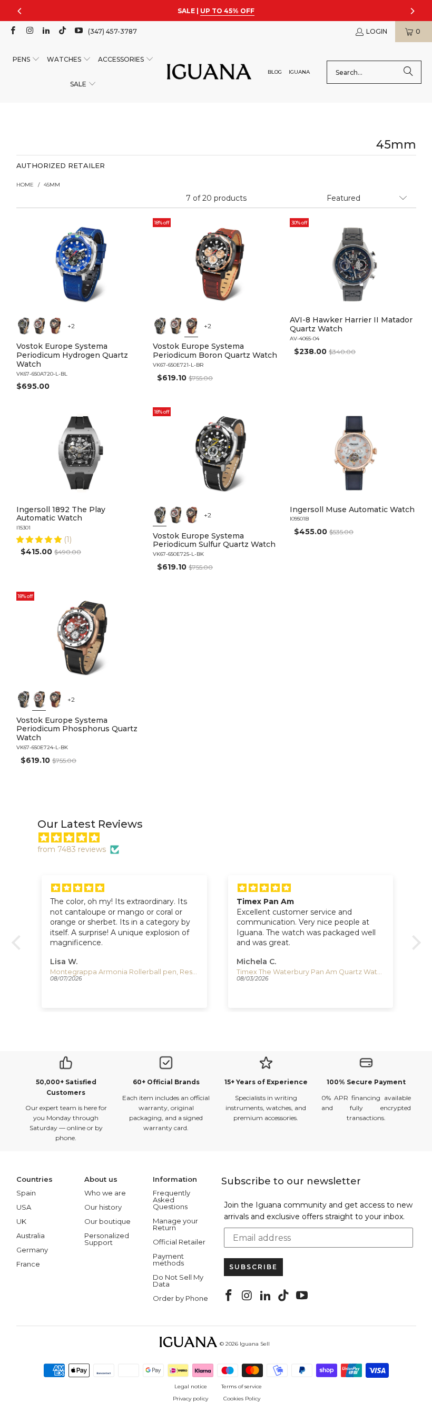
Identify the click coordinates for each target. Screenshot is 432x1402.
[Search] (408, 72)
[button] (26, 59)
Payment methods (168, 1259)
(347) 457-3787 (112, 31)
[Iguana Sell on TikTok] (61, 31)
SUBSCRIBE (253, 1267)
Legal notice (190, 1386)
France (28, 1264)
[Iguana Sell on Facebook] (12, 31)
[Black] (23, 325)
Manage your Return (175, 1224)
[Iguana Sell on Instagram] (28, 31)
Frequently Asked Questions (171, 1200)
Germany (32, 1250)
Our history (103, 1207)
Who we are (105, 1193)
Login (376, 31)
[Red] (39, 325)
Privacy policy (190, 1398)
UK (21, 1221)
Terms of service (241, 1386)
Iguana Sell (255, 1343)
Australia (30, 1235)
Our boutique (107, 1221)
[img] (221, 838)
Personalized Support (106, 1239)
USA (23, 1207)
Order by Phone (180, 1298)
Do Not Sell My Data (178, 1280)
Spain (26, 1193)
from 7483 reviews (71, 849)
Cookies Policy (241, 1398)
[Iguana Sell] (209, 72)
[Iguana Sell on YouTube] (78, 31)
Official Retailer (179, 1242)
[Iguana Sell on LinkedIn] (45, 31)
